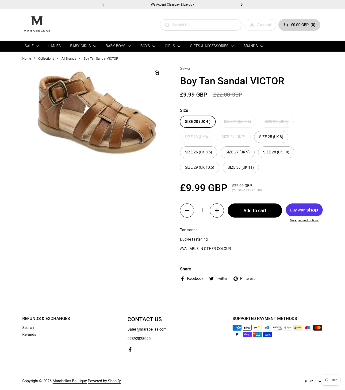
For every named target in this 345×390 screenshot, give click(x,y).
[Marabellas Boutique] (37, 25)
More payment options (304, 220)
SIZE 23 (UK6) (196, 137)
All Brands (68, 58)
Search (28, 327)
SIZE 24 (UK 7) (234, 137)
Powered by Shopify (104, 381)
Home (26, 58)
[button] (187, 210)
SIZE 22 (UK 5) (276, 121)
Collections (46, 58)
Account (264, 25)
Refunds (29, 334)
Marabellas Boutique (70, 381)
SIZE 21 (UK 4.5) (237, 121)
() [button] (303, 26)
